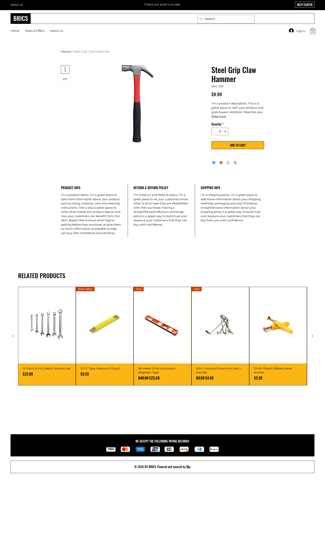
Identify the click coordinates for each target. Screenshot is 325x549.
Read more (218, 116)
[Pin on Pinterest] (221, 162)
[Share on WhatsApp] (228, 162)
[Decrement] (214, 131)
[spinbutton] (220, 131)
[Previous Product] (12, 336)
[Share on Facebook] (214, 162)
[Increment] (225, 131)
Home (65, 51)
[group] (162, 336)
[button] (313, 31)
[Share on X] (235, 162)
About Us (17, 4)
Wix (188, 466)
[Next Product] (312, 336)
